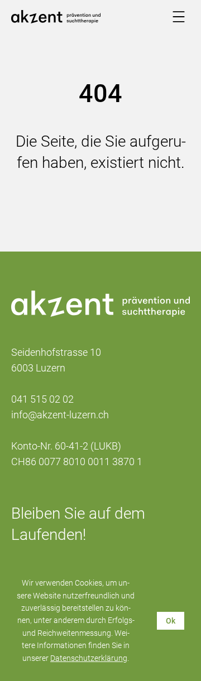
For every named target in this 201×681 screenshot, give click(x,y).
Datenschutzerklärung (88, 658)
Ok (170, 620)
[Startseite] (55, 16)
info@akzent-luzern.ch (60, 415)
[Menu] (179, 17)
